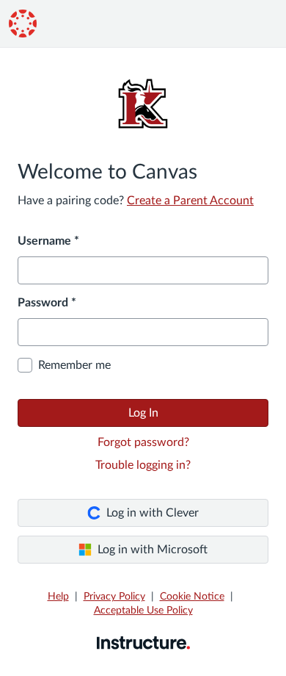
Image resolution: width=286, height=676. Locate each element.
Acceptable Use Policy (143, 610)
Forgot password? (143, 442)
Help (58, 597)
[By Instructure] (143, 642)
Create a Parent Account (190, 200)
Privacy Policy (114, 597)
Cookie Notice (192, 597)
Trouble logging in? (143, 465)
